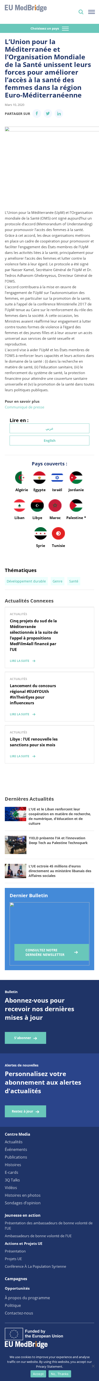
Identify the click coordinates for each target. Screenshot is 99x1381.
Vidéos (11, 1187)
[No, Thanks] (93, 1366)
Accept (38, 1374)
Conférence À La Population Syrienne (35, 1266)
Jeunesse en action (23, 1215)
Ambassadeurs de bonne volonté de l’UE (38, 1235)
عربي (49, 428)
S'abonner (22, 1038)
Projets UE (13, 1258)
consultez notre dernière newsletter (44, 952)
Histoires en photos (23, 1195)
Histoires (13, 1164)
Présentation (15, 1251)
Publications (16, 1157)
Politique (13, 1305)
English (50, 440)
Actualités (14, 1141)
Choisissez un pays (45, 28)
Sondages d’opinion (23, 1203)
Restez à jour (22, 1111)
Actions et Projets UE (23, 1243)
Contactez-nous (19, 1313)
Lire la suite (19, 661)
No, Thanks (60, 1374)
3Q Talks (12, 1180)
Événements (16, 1149)
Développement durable (26, 581)
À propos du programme (27, 1297)
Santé (73, 581)
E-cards (11, 1172)
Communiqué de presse (24, 407)
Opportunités (17, 1288)
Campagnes (16, 1278)
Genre (57, 581)
